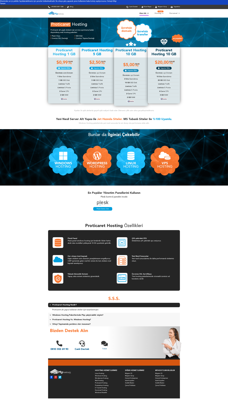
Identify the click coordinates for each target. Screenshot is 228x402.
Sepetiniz (176, 6)
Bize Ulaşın (147, 6)
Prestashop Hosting (101, 385)
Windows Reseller (101, 392)
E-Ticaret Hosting (101, 388)
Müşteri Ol (128, 373)
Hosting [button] (158, 12)
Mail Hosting (99, 380)
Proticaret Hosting (101, 383)
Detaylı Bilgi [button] (111, 1)
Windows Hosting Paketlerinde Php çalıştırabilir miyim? (77, 315)
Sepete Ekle (65, 68)
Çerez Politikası (130, 385)
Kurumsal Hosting (101, 390)
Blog (71, 6)
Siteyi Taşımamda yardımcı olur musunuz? (71, 324)
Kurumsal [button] (173, 13)
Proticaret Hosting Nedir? (64, 305)
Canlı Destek (133, 6)
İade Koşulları (129, 380)
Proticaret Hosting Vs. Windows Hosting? (71, 320)
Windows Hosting (101, 376)
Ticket (104, 349)
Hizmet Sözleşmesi (131, 378)
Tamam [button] (2, 3)
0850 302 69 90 (59, 349)
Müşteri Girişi (162, 6)
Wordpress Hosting (101, 378)
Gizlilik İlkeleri (129, 383)
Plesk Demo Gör (103, 209)
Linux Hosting (99, 373)
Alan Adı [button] (143, 13)
